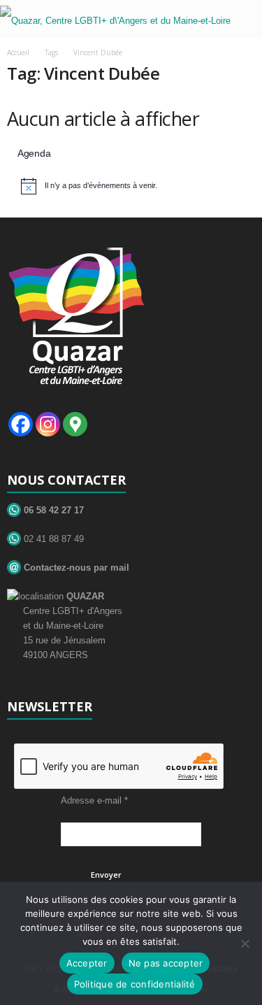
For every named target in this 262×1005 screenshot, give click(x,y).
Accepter (87, 963)
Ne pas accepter (166, 963)
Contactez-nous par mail (75, 567)
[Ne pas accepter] (245, 943)
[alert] (133, 186)
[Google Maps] (75, 424)
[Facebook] (20, 424)
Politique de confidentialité (135, 984)
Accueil (18, 52)
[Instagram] (48, 424)
